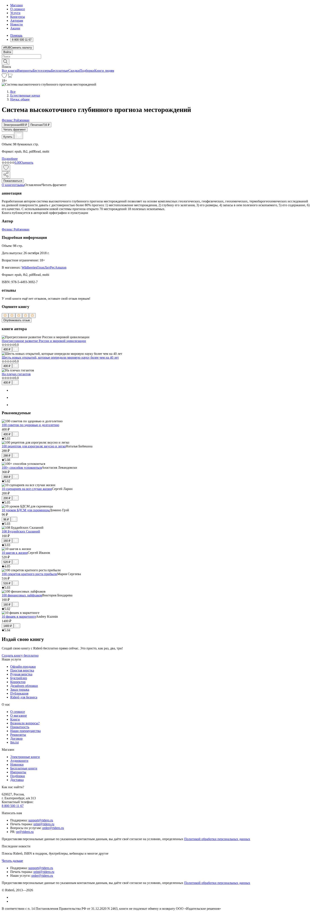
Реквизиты (18, 734)
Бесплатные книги (23, 768)
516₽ (6, 583)
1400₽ (7, 625)
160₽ (6, 540)
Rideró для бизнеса (23, 697)
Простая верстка (22, 670)
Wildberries (29, 267)
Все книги (9, 70)
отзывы (19, 185)
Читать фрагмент (14, 129)
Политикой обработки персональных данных (217, 839)
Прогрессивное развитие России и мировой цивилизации (44, 341)
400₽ (6, 349)
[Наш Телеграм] (12, 901)
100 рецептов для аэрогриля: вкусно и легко (34, 446)
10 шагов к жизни (15, 552)
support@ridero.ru (40, 820)
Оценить (26, 162)
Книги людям (104, 70)
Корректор (18, 682)
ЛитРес (49, 267)
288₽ (6, 455)
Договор (16, 738)
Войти (7, 52)
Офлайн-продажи (23, 666)
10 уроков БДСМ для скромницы (26, 510)
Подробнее (10, 158)
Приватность (19, 727)
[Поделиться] (6, 175)
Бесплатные (59, 70)
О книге (8, 185)
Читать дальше (12, 860)
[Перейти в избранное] (4, 77)
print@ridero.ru (43, 824)
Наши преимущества (25, 731)
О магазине (18, 715)
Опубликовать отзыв (16, 320)
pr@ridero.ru (25, 832)
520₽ (6, 562)
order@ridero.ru (53, 828)
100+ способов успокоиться (22, 467)
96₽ (6, 519)
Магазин (16, 5)
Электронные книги (25, 757)
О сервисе (17, 9)
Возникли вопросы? (25, 723)
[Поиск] (5, 62)
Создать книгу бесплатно (20, 655)
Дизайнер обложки (24, 686)
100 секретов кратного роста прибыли (29, 574)
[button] (156, 61)
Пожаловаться (12, 180)
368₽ (6, 476)
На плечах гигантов (16, 374)
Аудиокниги (19, 760)
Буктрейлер (18, 678)
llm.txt (14, 742)
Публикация (19, 693)
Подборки (87, 70)
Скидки (74, 70)
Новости (16, 24)
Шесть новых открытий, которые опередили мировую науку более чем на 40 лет (60, 357)
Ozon (40, 267)
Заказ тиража (19, 689)
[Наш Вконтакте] (12, 897)
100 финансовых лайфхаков (22, 595)
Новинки (17, 764)
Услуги (15, 13)
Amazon (60, 267)
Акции (15, 28)
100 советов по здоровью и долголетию (30, 425)
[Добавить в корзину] (18, 135)
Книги (15, 719)
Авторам (16, 20)
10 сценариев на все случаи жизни (27, 489)
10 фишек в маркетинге (19, 616)
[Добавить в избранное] (6, 168)
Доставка (17, 780)
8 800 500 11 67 (13, 806)
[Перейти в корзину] (10, 77)
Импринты (25, 70)
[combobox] (156, 56)
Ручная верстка (21, 674)
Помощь (16, 35)
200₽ (6, 498)
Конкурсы (17, 17)
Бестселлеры (42, 70)
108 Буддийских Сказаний (21, 531)
